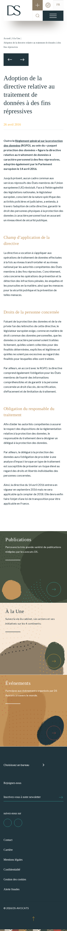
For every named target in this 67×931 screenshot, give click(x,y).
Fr (58, 4)
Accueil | (8, 38)
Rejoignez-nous (12, 782)
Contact (8, 839)
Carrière (8, 849)
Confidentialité (12, 869)
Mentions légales (13, 859)
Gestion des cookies (15, 879)
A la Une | (16, 38)
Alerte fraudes (11, 889)
